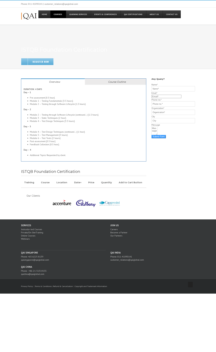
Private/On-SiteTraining (32, 232)
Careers (114, 229)
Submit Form (159, 136)
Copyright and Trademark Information (91, 286)
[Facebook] (58, 244)
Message (155, 124)
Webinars (25, 238)
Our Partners (116, 235)
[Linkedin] (67, 244)
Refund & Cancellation (63, 286)
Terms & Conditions (43, 286)
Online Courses (28, 235)
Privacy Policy (27, 286)
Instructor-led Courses (31, 229)
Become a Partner (118, 232)
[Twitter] (62, 244)
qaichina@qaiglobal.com (32, 274)
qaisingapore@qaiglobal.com (35, 259)
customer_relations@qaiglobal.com (127, 259)
